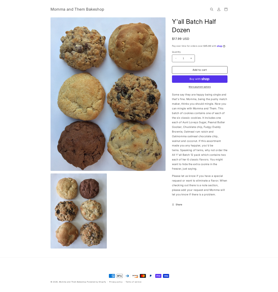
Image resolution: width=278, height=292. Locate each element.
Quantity (176, 52)
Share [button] (179, 204)
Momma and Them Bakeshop (72, 282)
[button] (211, 9)
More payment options (200, 87)
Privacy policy (116, 282)
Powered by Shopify (96, 282)
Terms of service (133, 282)
